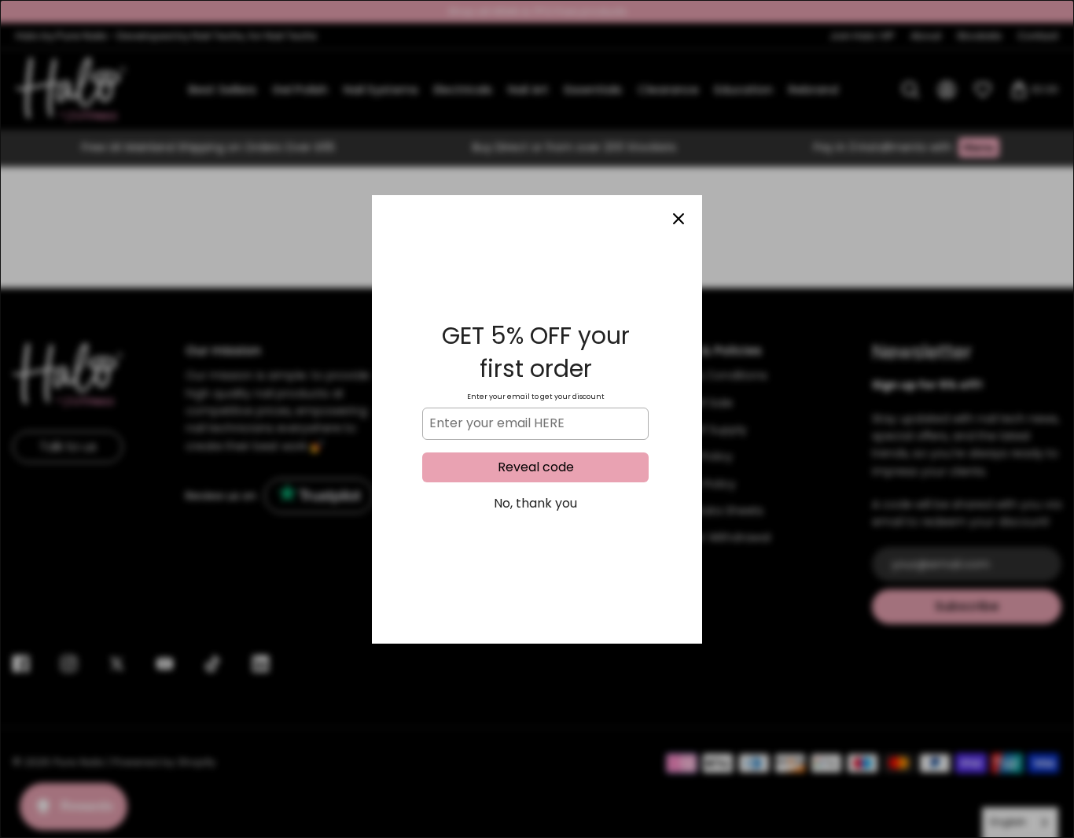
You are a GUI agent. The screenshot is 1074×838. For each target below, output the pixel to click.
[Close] (679, 219)
